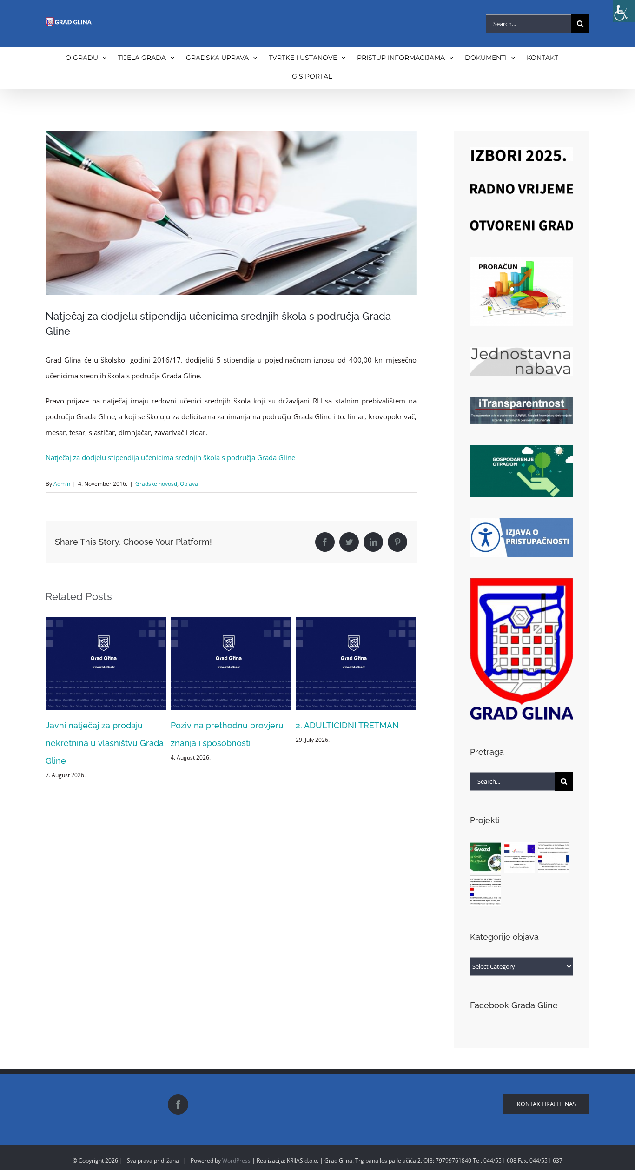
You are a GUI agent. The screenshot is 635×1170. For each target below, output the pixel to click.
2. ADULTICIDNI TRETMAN (222, 725)
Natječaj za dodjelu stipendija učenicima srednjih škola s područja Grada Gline (170, 457)
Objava (189, 484)
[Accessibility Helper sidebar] (624, 11)
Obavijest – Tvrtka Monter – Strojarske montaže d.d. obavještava (349, 743)
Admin (61, 484)
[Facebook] (178, 1104)
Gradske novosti (156, 484)
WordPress (236, 1160)
